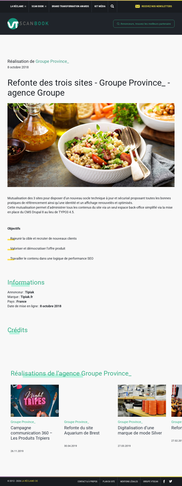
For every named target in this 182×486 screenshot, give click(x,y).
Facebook (165, 481)
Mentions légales (129, 481)
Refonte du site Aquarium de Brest (82, 430)
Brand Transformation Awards (70, 6)
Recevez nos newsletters (157, 6)
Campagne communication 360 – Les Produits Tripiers (31, 433)
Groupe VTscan (150, 481)
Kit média (100, 6)
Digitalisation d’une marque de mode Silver (140, 430)
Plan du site (109, 481)
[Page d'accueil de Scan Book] (27, 23)
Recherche (112, 6)
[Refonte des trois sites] (91, 145)
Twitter (170, 481)
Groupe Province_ (52, 61)
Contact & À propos (87, 481)
